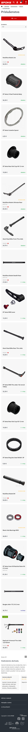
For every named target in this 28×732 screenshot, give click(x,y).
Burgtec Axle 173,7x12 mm (11, 604)
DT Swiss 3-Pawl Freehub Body (12, 94)
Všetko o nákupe (6, 698)
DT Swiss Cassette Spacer (11, 130)
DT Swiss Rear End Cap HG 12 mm (13, 166)
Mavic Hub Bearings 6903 (11, 530)
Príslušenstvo (6, 8)
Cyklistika (6, 6)
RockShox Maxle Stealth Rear (12, 275)
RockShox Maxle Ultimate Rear (12, 202)
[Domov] (1, 6)
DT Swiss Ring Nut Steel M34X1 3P (13, 457)
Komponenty (14, 6)
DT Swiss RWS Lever (9, 312)
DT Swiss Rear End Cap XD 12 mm (13, 421)
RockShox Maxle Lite (9, 57)
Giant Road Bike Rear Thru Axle (13, 348)
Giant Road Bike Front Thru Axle (13, 239)
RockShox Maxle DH (9, 494)
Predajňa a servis (6, 702)
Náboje (21, 6)
